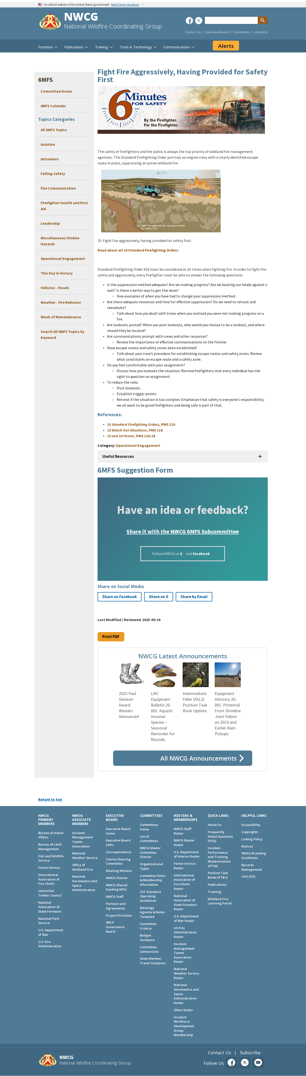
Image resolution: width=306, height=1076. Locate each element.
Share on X (158, 596)
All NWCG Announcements (198, 758)
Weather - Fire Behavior (61, 302)
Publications (217, 884)
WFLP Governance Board (115, 926)
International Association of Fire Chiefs (49, 879)
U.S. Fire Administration (49, 944)
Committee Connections (149, 949)
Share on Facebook (119, 596)
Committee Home (56, 91)
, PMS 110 (141, 424)
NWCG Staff (114, 896)
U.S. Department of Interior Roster (187, 854)
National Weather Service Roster (186, 973)
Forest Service (49, 867)
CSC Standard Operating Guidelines (150, 896)
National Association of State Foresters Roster (185, 902)
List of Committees (149, 838)
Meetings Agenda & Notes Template (152, 912)
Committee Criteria (148, 926)
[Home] (50, 22)
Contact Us (193, 32)
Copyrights (249, 832)
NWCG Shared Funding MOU (116, 887)
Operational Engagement (63, 258)
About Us (261, 32)
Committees (241, 32)
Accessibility (250, 825)
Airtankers (50, 159)
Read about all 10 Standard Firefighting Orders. (138, 250)
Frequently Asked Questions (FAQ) (220, 836)
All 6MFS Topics (54, 129)
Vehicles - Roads (55, 287)
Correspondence (118, 852)
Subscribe (250, 1052)
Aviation (48, 144)
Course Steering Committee (118, 861)
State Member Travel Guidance (152, 960)
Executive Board (216, 32)
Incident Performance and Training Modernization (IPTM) (219, 857)
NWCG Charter (117, 878)
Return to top (50, 799)
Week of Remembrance (61, 316)
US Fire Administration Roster (185, 932)
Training (214, 892)
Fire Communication (58, 188)
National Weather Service (85, 855)
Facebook (201, 553)
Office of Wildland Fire (82, 867)
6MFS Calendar (53, 105)
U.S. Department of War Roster (186, 918)
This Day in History (57, 273)
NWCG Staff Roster (182, 831)
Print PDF (111, 636)
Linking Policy (251, 839)
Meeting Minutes (119, 871)
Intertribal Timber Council (49, 893)
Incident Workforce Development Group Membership (184, 1026)
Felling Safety (53, 173)
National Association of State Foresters (49, 906)
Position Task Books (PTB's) (218, 875)
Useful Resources (118, 456)
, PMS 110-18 (131, 435)
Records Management (251, 867)
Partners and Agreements (116, 906)
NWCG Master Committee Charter (150, 852)
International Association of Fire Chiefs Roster (184, 882)
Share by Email (194, 596)
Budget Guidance (147, 937)
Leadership (50, 223)
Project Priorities (119, 915)
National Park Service (48, 920)
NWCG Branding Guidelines (253, 855)
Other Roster (183, 1010)
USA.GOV (248, 876)
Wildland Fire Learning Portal (220, 901)
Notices (247, 846)
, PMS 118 (135, 430)
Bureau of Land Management (49, 846)
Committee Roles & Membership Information (152, 880)
